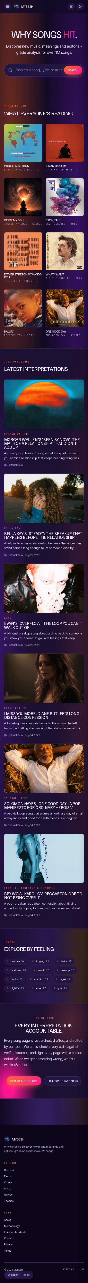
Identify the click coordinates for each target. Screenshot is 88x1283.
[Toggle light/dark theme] (80, 6)
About (7, 1219)
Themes (9, 1200)
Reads (7, 1176)
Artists (7, 1188)
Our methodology (23, 1081)
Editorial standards (63, 1081)
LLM (81, 1269)
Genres (8, 1194)
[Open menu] (7, 6)
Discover (9, 1170)
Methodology (12, 1226)
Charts (8, 1182)
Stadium (13, 1274)
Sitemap (68, 1269)
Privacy (8, 1244)
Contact (9, 1238)
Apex (27, 1274)
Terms (7, 1250)
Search (73, 70)
